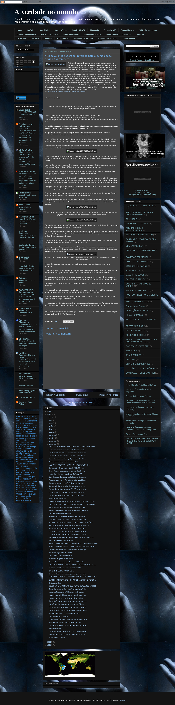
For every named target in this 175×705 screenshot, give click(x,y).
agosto (51, 432)
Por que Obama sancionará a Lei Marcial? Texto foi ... (67, 562)
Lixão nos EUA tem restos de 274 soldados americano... (68, 519)
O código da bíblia (55, 583)
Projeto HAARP (110, 30)
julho (51, 429)
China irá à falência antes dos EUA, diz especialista (67, 450)
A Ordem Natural (26, 217)
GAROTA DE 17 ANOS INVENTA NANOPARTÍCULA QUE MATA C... (72, 565)
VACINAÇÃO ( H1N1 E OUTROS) (140, 373)
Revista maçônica (55, 628)
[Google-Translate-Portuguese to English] (148, 58)
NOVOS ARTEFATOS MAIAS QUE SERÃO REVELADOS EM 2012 (72, 586)
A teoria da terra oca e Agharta (138, 396)
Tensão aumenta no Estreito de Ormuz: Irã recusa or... (67, 634)
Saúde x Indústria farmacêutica (118, 34)
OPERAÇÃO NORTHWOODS (139, 311)
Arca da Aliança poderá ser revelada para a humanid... (67, 516)
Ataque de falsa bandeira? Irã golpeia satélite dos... (66, 592)
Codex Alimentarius (71, 34)
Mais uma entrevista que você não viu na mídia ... (66, 622)
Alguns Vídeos (61, 30)
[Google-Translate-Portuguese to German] (136, 58)
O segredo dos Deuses (135, 306)
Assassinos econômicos (57, 498)
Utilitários (48, 38)
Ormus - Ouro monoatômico (137, 434)
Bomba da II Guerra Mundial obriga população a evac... (68, 486)
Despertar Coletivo (26, 313)
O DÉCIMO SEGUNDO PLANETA (60, 556)
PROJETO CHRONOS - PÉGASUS (141, 319)
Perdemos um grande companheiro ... (62, 559)
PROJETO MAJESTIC (135, 326)
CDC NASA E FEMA (134, 246)
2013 (49, 645)
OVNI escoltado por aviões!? (59, 616)
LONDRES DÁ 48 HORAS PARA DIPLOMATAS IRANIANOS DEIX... (72, 447)
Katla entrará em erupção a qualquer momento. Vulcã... (68, 459)
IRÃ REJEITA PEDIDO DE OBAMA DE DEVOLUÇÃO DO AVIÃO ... (72, 538)
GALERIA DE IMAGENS (136, 279)
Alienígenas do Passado (83, 38)
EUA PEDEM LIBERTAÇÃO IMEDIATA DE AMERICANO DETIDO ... (72, 580)
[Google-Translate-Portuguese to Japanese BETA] (144, 58)
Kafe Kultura (24, 205)
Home (19, 30)
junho (51, 426)
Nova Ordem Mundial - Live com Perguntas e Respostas (28, 221)
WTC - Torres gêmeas (148, 30)
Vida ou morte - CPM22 (57, 637)
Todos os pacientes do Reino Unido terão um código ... (68, 480)
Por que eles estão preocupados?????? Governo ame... (68, 489)
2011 (49, 414)
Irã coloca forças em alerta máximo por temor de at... (67, 492)
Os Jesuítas (22, 38)
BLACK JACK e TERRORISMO (139, 235)
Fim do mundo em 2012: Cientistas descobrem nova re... (68, 453)
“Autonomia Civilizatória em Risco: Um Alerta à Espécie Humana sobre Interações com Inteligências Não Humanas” (27, 135)
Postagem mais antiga (108, 395)
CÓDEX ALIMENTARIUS (136, 266)
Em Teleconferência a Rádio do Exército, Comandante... (68, 631)
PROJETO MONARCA (135, 331)
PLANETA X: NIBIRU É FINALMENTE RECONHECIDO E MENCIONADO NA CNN (142, 441)
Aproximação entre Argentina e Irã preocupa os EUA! (67, 507)
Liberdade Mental (26, 266)
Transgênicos (129, 38)
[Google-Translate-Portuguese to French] (133, 58)
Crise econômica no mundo (137, 262)
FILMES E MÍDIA (133, 270)
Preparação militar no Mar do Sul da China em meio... (67, 495)
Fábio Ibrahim (25, 193)
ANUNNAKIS (131, 219)
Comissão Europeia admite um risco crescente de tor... (68, 601)
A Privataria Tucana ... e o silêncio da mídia (64, 613)
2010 (49, 411)
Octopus (23, 278)
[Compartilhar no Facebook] (71, 321)
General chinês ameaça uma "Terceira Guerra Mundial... (68, 456)
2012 (49, 642)
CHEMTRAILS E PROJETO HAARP (141, 250)
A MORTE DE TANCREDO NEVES (141, 385)
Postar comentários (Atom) (84, 402)
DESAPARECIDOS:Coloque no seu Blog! (142, 191)
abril (51, 420)
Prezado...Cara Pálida (25, 403)
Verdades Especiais (23, 232)
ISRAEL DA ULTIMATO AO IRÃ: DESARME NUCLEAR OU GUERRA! (73, 543)
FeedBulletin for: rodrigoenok (26, 125)
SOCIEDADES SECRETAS (138, 346)
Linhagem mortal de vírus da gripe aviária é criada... (67, 598)
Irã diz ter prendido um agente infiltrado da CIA (65, 568)
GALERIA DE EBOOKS (136, 275)
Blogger (122, 700)
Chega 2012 (24, 339)
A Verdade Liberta (27, 171)
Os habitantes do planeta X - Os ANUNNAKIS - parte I (67, 468)
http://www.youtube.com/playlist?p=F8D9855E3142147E (67, 91)
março (51, 417)
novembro (53, 441)
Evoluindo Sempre (27, 245)
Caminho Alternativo (24, 321)
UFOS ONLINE (25, 150)
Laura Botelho (25, 110)
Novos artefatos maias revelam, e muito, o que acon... (67, 574)
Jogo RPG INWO (78, 30)
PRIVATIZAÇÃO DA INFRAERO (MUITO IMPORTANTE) (68, 610)
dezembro (53, 444)
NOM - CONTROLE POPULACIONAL (142, 295)
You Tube (30, 30)
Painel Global (62, 38)
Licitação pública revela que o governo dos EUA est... (67, 604)
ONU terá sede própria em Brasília (60, 513)
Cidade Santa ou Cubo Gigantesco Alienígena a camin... (68, 534)
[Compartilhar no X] (68, 321)
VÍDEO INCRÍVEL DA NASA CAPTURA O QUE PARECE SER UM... (72, 501)
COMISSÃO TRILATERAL (137, 257)
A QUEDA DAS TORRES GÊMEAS (141, 206)
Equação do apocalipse (26, 34)
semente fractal (26, 386)
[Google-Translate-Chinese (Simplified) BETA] (129, 58)
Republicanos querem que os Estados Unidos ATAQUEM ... (69, 510)
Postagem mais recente (55, 395)
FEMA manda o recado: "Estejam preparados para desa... (69, 619)
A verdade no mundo (46, 11)
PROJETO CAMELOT (135, 315)
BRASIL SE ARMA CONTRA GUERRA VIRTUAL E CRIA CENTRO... (72, 547)
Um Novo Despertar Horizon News (27, 355)
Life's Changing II (27, 397)
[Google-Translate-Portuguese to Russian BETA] (152, 58)
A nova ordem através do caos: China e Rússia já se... (67, 528)
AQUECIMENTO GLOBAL (137, 224)
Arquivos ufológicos (92, 34)
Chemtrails (94, 30)
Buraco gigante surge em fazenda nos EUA (64, 462)
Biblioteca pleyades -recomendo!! (28, 392)
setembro (52, 435)
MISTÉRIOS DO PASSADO (137, 291)
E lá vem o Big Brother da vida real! (61, 553)
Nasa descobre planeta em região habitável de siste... (67, 477)
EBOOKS (35, 38)
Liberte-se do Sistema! (25, 310)
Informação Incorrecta (24, 258)
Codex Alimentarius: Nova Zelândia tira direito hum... (67, 483)
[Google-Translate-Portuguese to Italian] (140, 58)
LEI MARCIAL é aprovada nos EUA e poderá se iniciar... (68, 531)
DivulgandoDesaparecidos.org (142, 195)
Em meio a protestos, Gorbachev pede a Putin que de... (68, 625)
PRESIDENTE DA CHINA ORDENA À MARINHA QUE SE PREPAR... (73, 504)
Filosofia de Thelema (49, 34)
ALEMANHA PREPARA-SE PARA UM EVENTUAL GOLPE (69, 465)
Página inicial (82, 395)
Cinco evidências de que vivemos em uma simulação (27, 343)
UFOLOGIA (131, 360)
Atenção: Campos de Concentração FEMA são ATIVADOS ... (70, 525)
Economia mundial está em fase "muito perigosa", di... (67, 589)
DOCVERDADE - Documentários (26, 291)
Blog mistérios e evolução (108, 38)
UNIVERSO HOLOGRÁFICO (138, 364)
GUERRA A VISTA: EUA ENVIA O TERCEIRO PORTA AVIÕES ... (71, 522)
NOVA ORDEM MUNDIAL (137, 302)
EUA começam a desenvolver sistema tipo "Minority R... (68, 607)
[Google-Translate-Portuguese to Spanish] (156, 58)
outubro (52, 438)
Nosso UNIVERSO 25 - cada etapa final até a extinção (27, 114)
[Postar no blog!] (66, 321)
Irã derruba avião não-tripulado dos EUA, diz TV (65, 474)
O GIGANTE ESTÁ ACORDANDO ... (61, 571)
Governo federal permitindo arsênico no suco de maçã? (68, 550)
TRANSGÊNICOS (133, 355)
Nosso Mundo (25, 374)
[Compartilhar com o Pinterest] (73, 321)
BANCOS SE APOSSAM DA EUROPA (62, 540)
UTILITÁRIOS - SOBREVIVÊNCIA (140, 368)
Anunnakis (141, 34)
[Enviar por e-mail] (64, 321)
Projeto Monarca (127, 30)
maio (51, 423)
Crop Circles (45, 30)
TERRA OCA (131, 351)
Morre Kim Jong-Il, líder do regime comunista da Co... (67, 595)
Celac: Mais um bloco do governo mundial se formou (67, 471)
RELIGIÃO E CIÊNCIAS (136, 335)
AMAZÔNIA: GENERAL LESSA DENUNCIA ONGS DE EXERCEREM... (73, 577)
